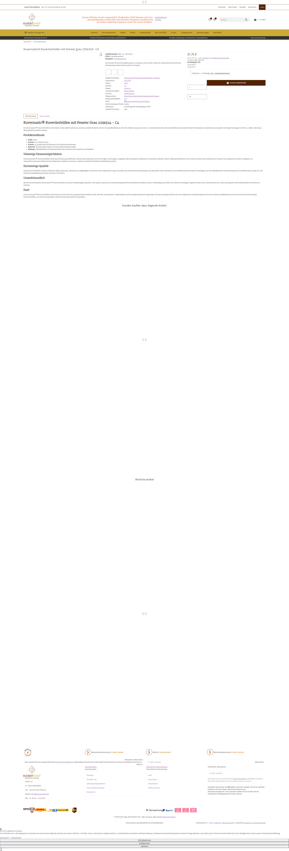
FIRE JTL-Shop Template (224, 823)
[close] (101, 54)
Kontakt (242, 7)
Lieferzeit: (211, 73)
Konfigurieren (144, 843)
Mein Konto (232, 7)
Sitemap (90, 775)
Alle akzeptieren (144, 840)
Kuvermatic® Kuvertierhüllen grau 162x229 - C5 (42, 460)
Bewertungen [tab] (45, 116)
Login (158, 19)
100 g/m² (127, 81)
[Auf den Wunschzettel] (114, 72)
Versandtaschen (120, 59)
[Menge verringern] (189, 82)
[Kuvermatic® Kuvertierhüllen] (137, 101)
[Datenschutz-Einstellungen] (1, 849)
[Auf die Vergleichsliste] (108, 72)
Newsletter (252, 7)
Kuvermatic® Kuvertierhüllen (136, 78)
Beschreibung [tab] (30, 116)
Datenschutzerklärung (65, 762)
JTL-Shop (209, 823)
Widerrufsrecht (154, 788)
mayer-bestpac (154, 78)
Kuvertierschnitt (130, 96)
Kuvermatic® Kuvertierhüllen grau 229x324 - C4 (42, 734)
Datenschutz (153, 784)
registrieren (161, 17)
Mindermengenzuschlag (220, 58)
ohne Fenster (129, 94)
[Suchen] (247, 19)
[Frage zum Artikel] (120, 72)
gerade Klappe (142, 96)
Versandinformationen (95, 788)
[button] (209, 20)
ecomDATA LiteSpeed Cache (255, 823)
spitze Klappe (153, 96)
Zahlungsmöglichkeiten (96, 784)
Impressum (152, 779)
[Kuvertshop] (31, 19)
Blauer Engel (129, 91)
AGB (149, 775)
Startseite (222, 7)
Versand (205, 58)
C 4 (125, 86)
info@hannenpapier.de (40, 794)
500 (125, 99)
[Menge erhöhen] (189, 92)
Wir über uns (92, 779)
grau (126, 83)
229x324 (127, 88)
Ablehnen (144, 846)
